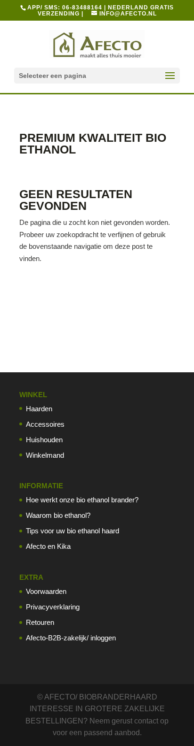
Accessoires (45, 424)
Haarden (39, 409)
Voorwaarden (46, 591)
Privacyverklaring (53, 607)
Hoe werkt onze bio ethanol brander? (82, 500)
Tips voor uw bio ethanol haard (72, 531)
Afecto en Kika (48, 546)
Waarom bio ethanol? (58, 515)
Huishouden (44, 440)
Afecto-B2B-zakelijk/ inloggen (71, 638)
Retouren (40, 622)
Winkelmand (45, 455)
